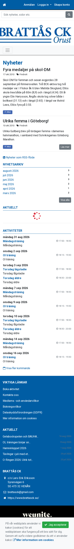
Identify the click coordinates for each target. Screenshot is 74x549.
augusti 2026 (11, 170)
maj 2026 (8, 184)
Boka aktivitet (11, 389)
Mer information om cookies (20, 418)
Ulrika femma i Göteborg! (26, 121)
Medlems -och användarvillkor (21, 400)
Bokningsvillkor (12, 406)
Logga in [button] (43, 4)
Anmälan (29, 4)
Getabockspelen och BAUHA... (20, 436)
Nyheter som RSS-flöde (20, 157)
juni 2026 (8, 179)
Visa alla (65, 200)
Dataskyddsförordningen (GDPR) (22, 412)
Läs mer (65, 147)
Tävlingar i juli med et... (16, 454)
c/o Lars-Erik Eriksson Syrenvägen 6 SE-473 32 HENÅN (21, 482)
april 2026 (9, 188)
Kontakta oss (11, 395)
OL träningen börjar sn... (16, 442)
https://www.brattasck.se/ (23, 498)
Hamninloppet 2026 (14, 448)
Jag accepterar (56, 524)
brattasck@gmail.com (21, 492)
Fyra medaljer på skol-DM (26, 69)
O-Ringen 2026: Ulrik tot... (18, 459)
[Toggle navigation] (7, 50)
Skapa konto (62, 4)
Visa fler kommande (18, 368)
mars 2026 (9, 193)
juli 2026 (8, 175)
